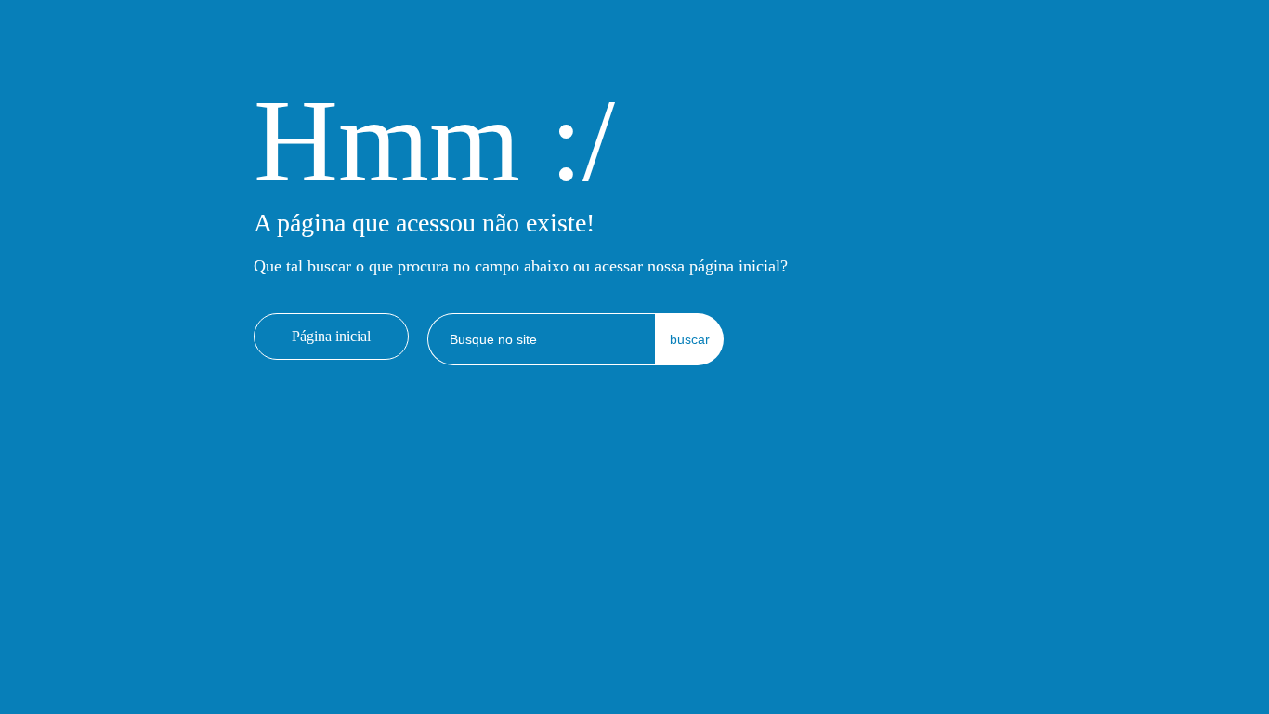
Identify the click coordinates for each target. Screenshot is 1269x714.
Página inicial (331, 336)
